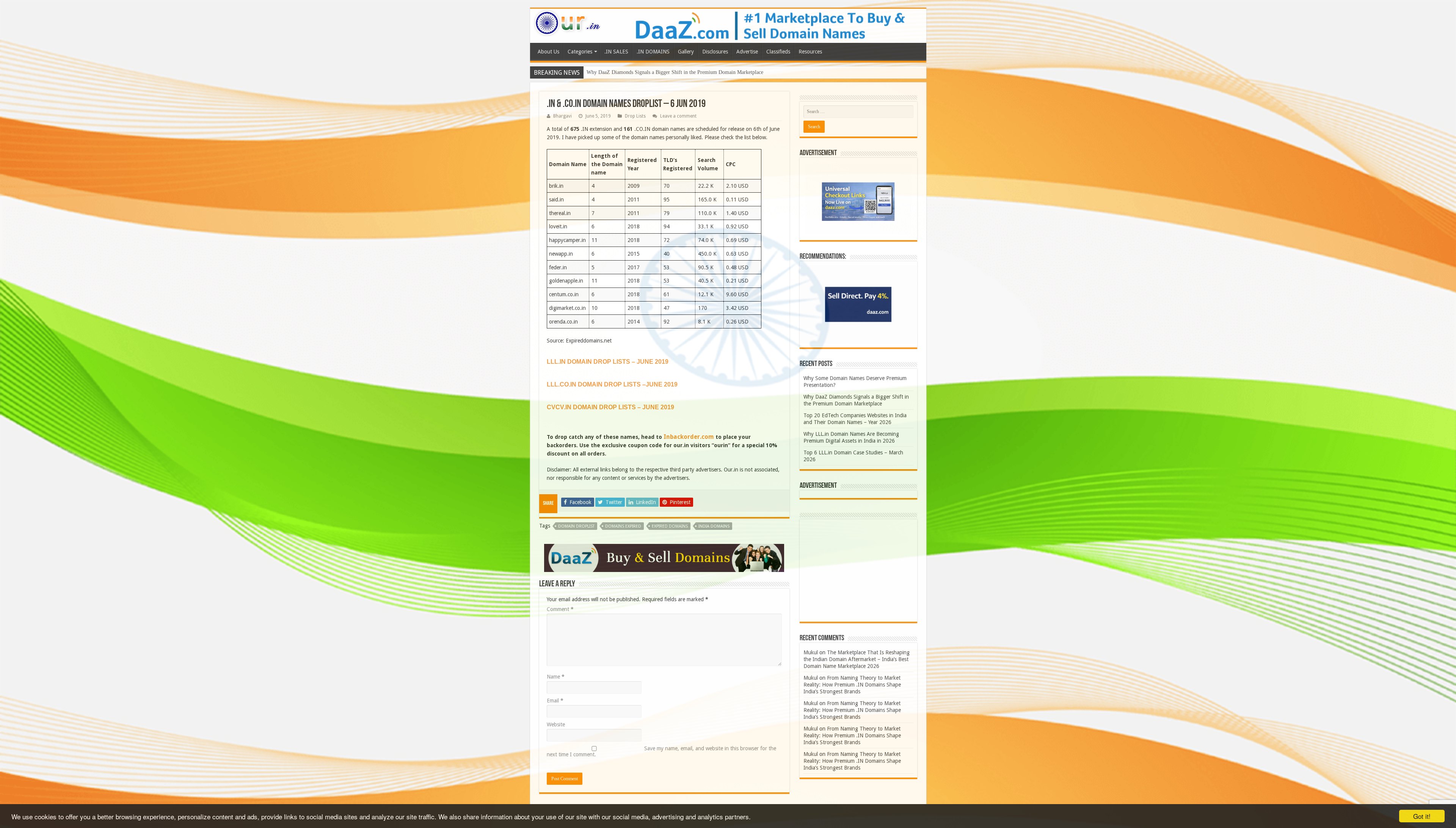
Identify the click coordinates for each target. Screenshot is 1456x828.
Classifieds (778, 52)
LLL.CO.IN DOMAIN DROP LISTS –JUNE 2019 (612, 384)
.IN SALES (616, 52)
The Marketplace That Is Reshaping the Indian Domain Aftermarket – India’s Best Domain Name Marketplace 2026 (856, 659)
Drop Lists (635, 116)
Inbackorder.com (689, 436)
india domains (714, 526)
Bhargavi (562, 116)
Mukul (810, 652)
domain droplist (576, 526)
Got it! (1422, 816)
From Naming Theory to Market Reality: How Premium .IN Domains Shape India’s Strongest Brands (852, 684)
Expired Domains (670, 526)
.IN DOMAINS (653, 52)
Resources (810, 52)
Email (555, 701)
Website (556, 724)
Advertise (747, 52)
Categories (580, 52)
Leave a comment (678, 116)
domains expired (623, 526)
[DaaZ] (664, 558)
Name (556, 677)
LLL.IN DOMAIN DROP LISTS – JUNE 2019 (607, 361)
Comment (560, 609)
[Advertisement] (858, 570)
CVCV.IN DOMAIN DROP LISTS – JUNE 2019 (610, 407)
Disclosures (715, 52)
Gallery (686, 52)
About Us (548, 52)
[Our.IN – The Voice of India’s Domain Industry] (567, 22)
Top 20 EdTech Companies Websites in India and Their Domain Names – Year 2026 (677, 72)
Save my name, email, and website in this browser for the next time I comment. (661, 751)
